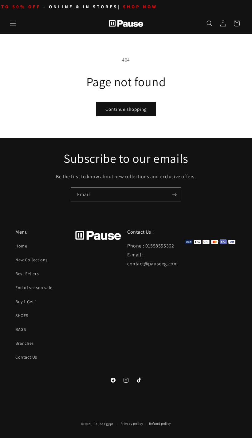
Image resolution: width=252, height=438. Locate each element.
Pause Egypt (103, 424)
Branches (24, 343)
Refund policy (160, 423)
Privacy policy (131, 423)
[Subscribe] (174, 194)
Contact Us (26, 357)
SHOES (21, 315)
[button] (13, 23)
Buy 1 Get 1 (26, 301)
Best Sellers (27, 273)
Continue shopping (126, 109)
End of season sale (34, 287)
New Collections (31, 260)
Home (21, 246)
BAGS (20, 329)
